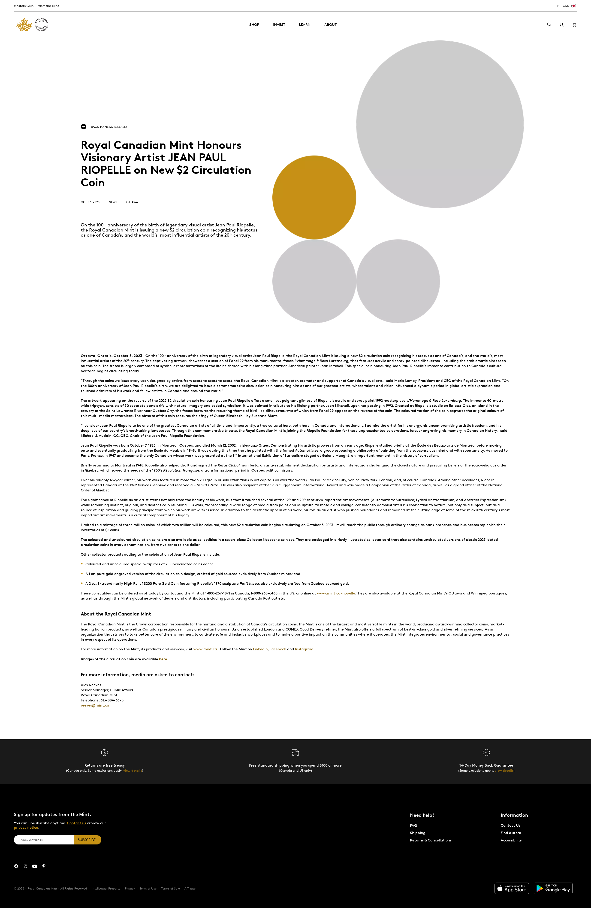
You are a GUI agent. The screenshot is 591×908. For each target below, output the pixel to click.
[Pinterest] (44, 866)
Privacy (130, 888)
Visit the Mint (48, 6)
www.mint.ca (205, 649)
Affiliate (190, 888)
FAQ (413, 825)
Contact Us (510, 825)
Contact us (76, 823)
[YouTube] (34, 866)
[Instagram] (25, 866)
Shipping (417, 833)
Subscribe (87, 840)
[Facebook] (16, 866)
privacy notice (26, 827)
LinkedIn (260, 649)
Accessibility (511, 840)
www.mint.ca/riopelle (336, 593)
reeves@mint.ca (95, 705)
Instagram (304, 649)
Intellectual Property (106, 888)
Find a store (511, 833)
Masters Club (23, 6)
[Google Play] (553, 888)
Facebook (278, 649)
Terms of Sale (170, 888)
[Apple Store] (512, 888)
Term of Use (148, 888)
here (163, 659)
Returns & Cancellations (431, 840)
